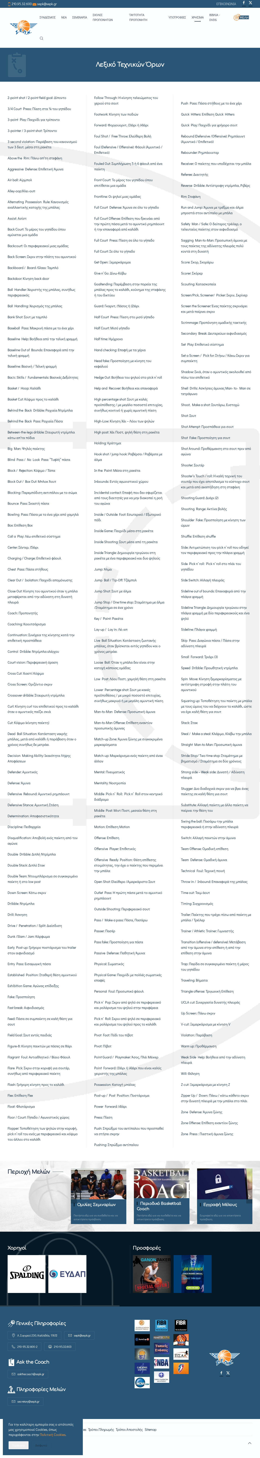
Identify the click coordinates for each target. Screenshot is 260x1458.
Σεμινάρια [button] (79, 17)
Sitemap (150, 1429)
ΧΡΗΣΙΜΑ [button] (198, 17)
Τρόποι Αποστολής (129, 1429)
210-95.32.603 (63, 1347)
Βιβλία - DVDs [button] (214, 17)
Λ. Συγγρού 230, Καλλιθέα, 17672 (37, 1335)
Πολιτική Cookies (52, 1434)
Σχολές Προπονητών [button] (103, 17)
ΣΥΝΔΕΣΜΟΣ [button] (48, 17)
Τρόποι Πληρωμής (101, 1429)
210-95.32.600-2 (27, 1347)
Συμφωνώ (18, 1445)
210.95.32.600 (22, 4)
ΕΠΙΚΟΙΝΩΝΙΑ (226, 4)
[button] (243, 17)
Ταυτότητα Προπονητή (138, 17)
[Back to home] (24, 28)
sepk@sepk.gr (47, 4)
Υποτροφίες (177, 17)
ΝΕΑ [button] (64, 17)
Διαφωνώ (41, 1445)
